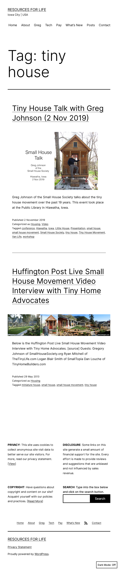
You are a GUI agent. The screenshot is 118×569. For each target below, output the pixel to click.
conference (28, 228)
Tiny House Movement (92, 232)
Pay (59, 25)
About (25, 25)
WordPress (42, 554)
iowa (51, 228)
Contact (104, 25)
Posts (91, 25)
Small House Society (52, 232)
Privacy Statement (20, 547)
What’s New (74, 25)
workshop (28, 236)
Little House (62, 228)
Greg (37, 25)
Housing (35, 224)
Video (45, 224)
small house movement (25, 232)
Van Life (17, 236)
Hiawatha (41, 228)
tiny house (71, 232)
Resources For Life (27, 9)
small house (93, 228)
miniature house (31, 384)
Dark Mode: (104, 564)
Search (100, 498)
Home (12, 25)
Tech (48, 25)
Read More (35, 501)
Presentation (78, 228)
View (12, 463)
